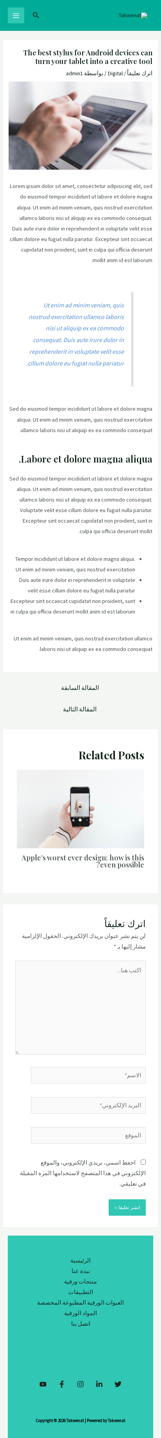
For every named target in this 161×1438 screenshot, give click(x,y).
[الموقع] (88, 1136)
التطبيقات (80, 1292)
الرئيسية (80, 1260)
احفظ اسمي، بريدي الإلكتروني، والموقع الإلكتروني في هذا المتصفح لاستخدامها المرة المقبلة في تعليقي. (83, 1173)
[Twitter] (118, 1384)
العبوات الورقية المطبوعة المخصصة (80, 1302)
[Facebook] (61, 1384)
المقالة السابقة (80, 688)
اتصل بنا (80, 1323)
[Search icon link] (35, 16)
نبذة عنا (81, 1271)
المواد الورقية (80, 1313)
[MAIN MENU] (16, 15)
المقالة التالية (80, 709)
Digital (115, 73)
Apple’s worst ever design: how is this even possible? (82, 861)
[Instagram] (80, 1384)
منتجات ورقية (80, 1281)
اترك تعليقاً (139, 73)
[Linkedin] (99, 1384)
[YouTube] (43, 1384)
